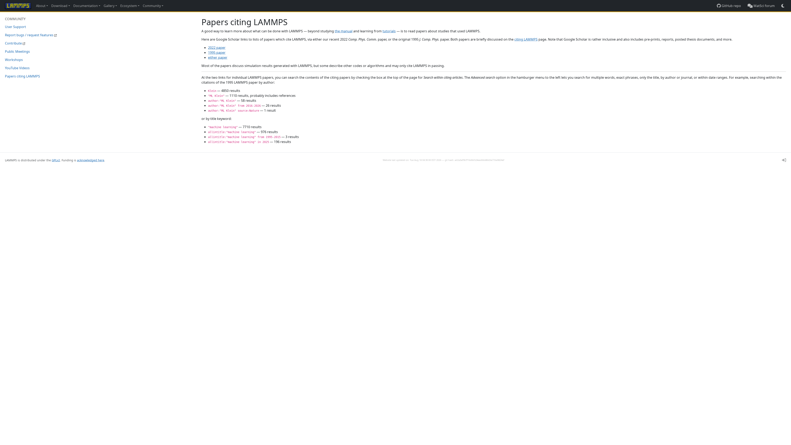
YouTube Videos (17, 68)
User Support (15, 27)
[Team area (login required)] (784, 160)
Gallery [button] (109, 6)
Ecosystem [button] (128, 6)
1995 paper (217, 52)
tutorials (389, 31)
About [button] (41, 6)
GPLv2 (56, 160)
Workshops (14, 59)
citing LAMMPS (526, 39)
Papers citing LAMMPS (22, 76)
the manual (343, 31)
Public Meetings (17, 51)
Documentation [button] (85, 6)
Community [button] (152, 6)
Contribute (14, 43)
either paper (217, 57)
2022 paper (217, 47)
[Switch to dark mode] (783, 6)
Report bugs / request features (29, 35)
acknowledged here (90, 160)
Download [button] (59, 6)
